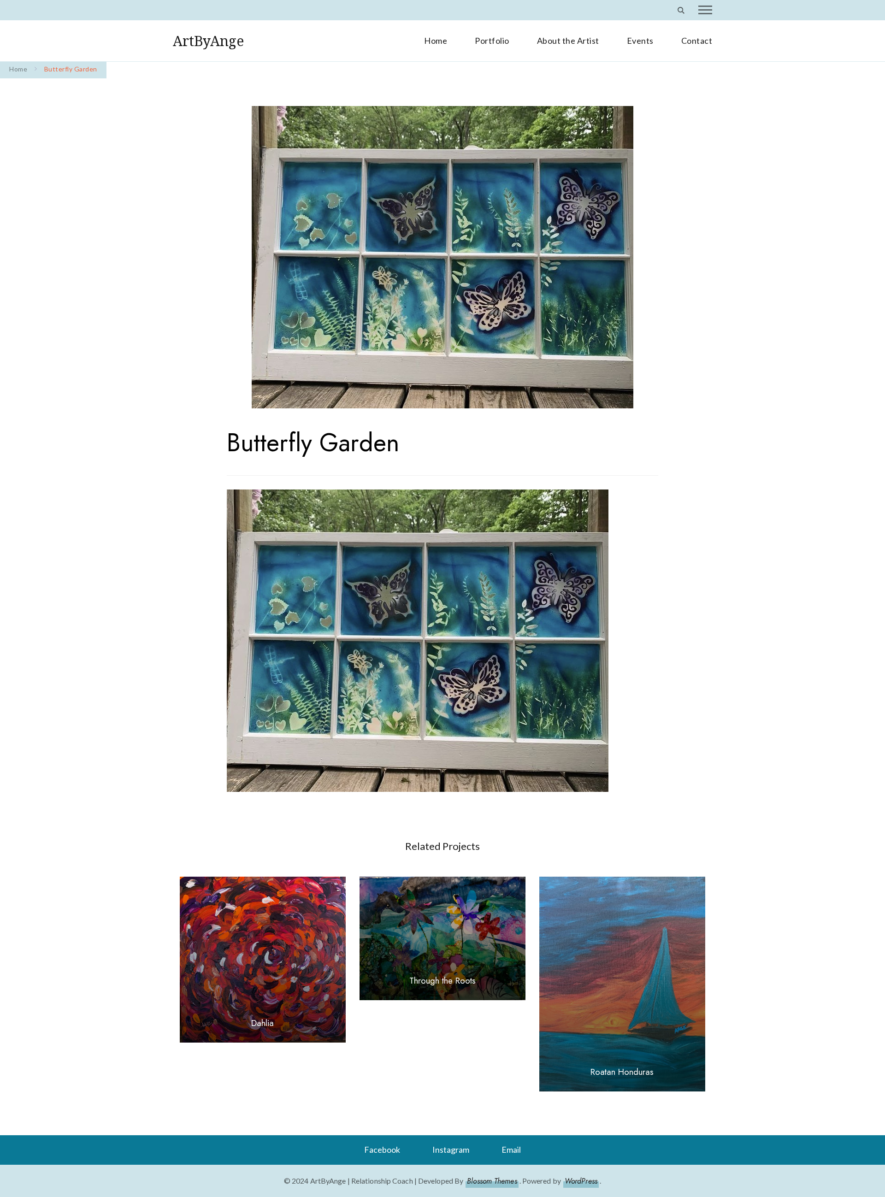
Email (511, 1149)
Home (435, 40)
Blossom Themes (492, 1181)
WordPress (581, 1181)
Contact (697, 40)
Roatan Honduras (622, 1072)
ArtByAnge (208, 41)
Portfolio (492, 40)
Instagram (450, 1149)
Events (640, 40)
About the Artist (568, 40)
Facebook (382, 1149)
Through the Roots (442, 980)
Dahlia (262, 1023)
